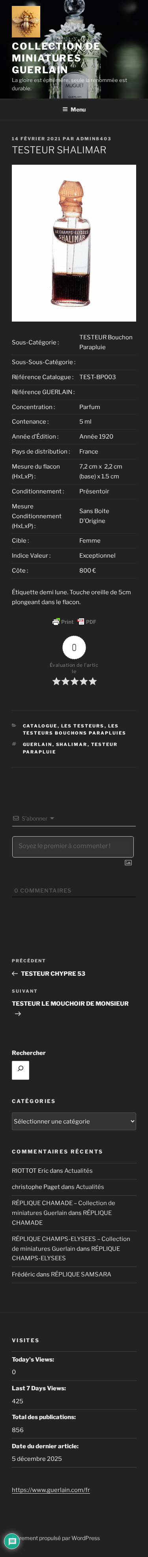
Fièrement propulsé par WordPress (56, 1538)
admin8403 (93, 138)
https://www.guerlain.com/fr (51, 1490)
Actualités (78, 1170)
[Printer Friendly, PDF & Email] (74, 622)
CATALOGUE (40, 726)
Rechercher (29, 1053)
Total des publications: (44, 1417)
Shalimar (72, 744)
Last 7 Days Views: (39, 1388)
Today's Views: (33, 1359)
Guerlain (37, 744)
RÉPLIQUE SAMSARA (81, 1274)
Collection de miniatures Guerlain (56, 58)
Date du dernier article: (46, 1446)
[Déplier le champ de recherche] (20, 1070)
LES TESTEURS (83, 726)
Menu (78, 109)
